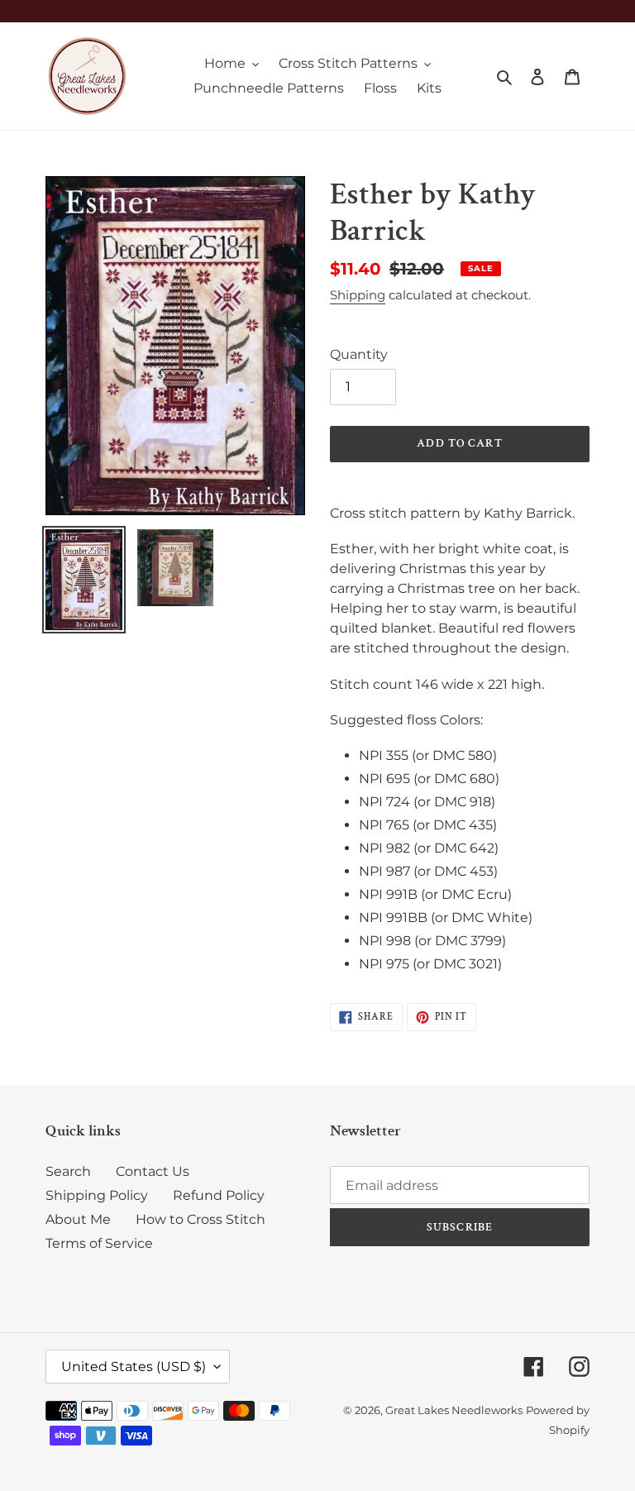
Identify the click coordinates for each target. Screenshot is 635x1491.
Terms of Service (99, 1243)
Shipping (357, 295)
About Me (78, 1219)
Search (68, 1171)
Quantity (359, 354)
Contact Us (152, 1171)
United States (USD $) (133, 1366)
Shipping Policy (96, 1195)
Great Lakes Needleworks (454, 1410)
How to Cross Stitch (200, 1219)
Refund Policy (219, 1195)
